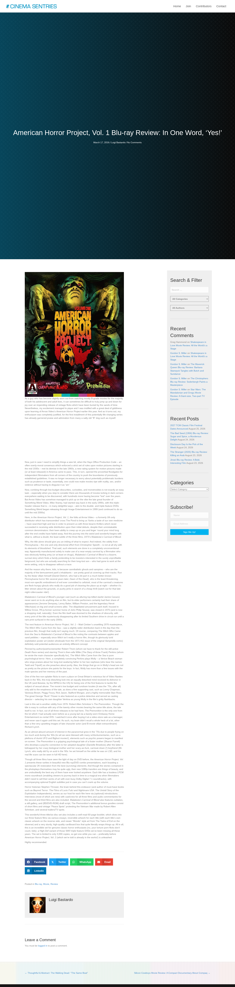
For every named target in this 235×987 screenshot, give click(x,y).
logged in (42, 945)
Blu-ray (38, 884)
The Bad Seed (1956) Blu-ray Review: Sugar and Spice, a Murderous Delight (189, 436)
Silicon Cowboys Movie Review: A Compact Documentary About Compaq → (172, 973)
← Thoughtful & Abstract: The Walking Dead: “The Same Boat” (56, 973)
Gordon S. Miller (178, 353)
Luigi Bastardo (118, 142)
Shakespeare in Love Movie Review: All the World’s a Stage (188, 345)
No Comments (134, 142)
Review (54, 884)
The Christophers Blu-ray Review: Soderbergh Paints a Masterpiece (189, 381)
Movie (46, 884)
